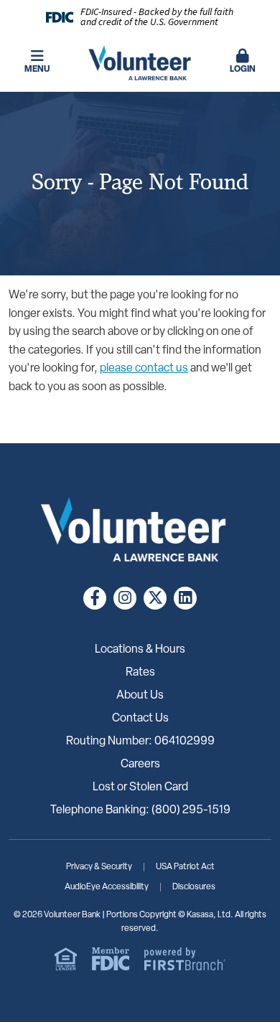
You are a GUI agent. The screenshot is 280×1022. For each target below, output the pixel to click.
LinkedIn (185, 598)
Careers (140, 764)
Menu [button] (37, 69)
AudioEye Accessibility (107, 887)
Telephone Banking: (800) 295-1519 (140, 810)
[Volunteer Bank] (140, 63)
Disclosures (193, 887)
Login (243, 69)
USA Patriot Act (185, 867)
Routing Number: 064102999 (140, 741)
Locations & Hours (140, 650)
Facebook (94, 598)
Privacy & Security (99, 867)
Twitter (155, 598)
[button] (243, 62)
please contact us (144, 368)
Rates (140, 672)
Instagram (124, 598)
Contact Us (140, 718)
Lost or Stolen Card (140, 787)
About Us (140, 695)
